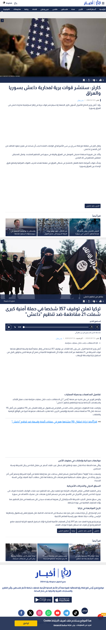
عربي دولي (80, 100)
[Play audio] (8, 327)
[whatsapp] (48, 613)
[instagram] (39, 613)
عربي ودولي (44, 9)
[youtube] (57, 613)
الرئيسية (102, 9)
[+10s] (97, 327)
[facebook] (21, 613)
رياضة (26, 9)
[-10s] (91, 327)
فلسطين (64, 9)
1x (15, 327)
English (9, 3)
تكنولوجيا (6, 9)
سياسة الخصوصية (60, 625)
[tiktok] (75, 613)
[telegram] (66, 613)
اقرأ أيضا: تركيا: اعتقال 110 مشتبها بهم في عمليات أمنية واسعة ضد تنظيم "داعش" (54, 421)
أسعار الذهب (91, 9)
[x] (30, 613)
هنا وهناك (17, 9)
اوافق (26, 623)
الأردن (80, 9)
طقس (54, 9)
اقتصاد (34, 9)
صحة (73, 9)
